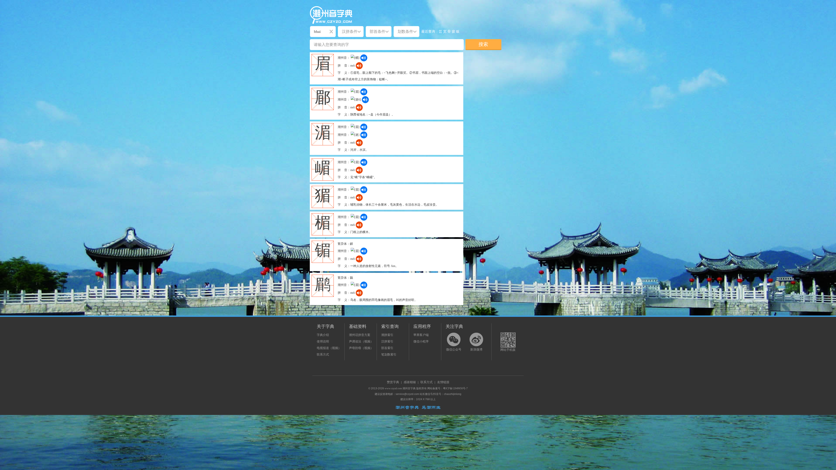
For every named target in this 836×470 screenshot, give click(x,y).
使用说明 (323, 341)
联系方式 (323, 354)
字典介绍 (323, 335)
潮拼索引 (387, 335)
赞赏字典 (393, 382)
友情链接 (443, 382)
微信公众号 (453, 349)
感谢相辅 (410, 382)
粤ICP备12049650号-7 (455, 388)
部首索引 (387, 348)
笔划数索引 (388, 354)
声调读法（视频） (361, 341)
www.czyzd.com (393, 388)
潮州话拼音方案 (359, 335)
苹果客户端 (421, 335)
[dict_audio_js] (363, 57)
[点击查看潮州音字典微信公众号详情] (454, 339)
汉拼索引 (387, 341)
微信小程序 (421, 341)
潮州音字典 (409, 388)
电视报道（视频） (329, 348)
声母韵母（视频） (361, 348)
